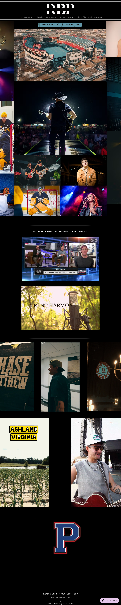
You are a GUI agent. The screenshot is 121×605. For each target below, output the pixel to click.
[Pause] (16, 79)
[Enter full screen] (105, 79)
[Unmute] (20, 79)
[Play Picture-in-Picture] (101, 79)
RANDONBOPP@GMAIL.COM (60, 597)
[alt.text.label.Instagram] (60, 601)
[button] (96, 278)
